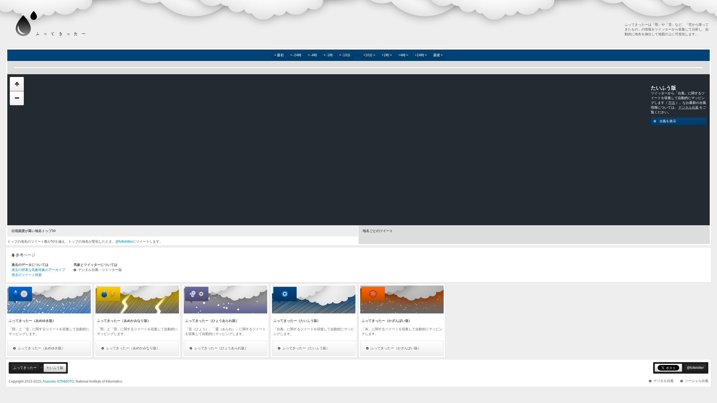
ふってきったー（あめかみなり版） (133, 348)
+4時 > (403, 55)
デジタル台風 (688, 107)
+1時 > (387, 55)
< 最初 (279, 55)
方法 (671, 103)
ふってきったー (25, 368)
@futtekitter (123, 241)
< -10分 (344, 55)
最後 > (438, 55)
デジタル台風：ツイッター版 (100, 270)
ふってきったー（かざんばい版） (396, 348)
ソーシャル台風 (696, 381)
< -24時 (295, 55)
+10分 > (369, 55)
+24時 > (421, 55)
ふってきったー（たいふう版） (305, 348)
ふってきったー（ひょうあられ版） (221, 348)
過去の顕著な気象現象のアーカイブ (38, 270)
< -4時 (312, 55)
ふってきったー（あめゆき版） (41, 348)
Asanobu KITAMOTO (58, 381)
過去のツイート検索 (26, 275)
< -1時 (328, 55)
